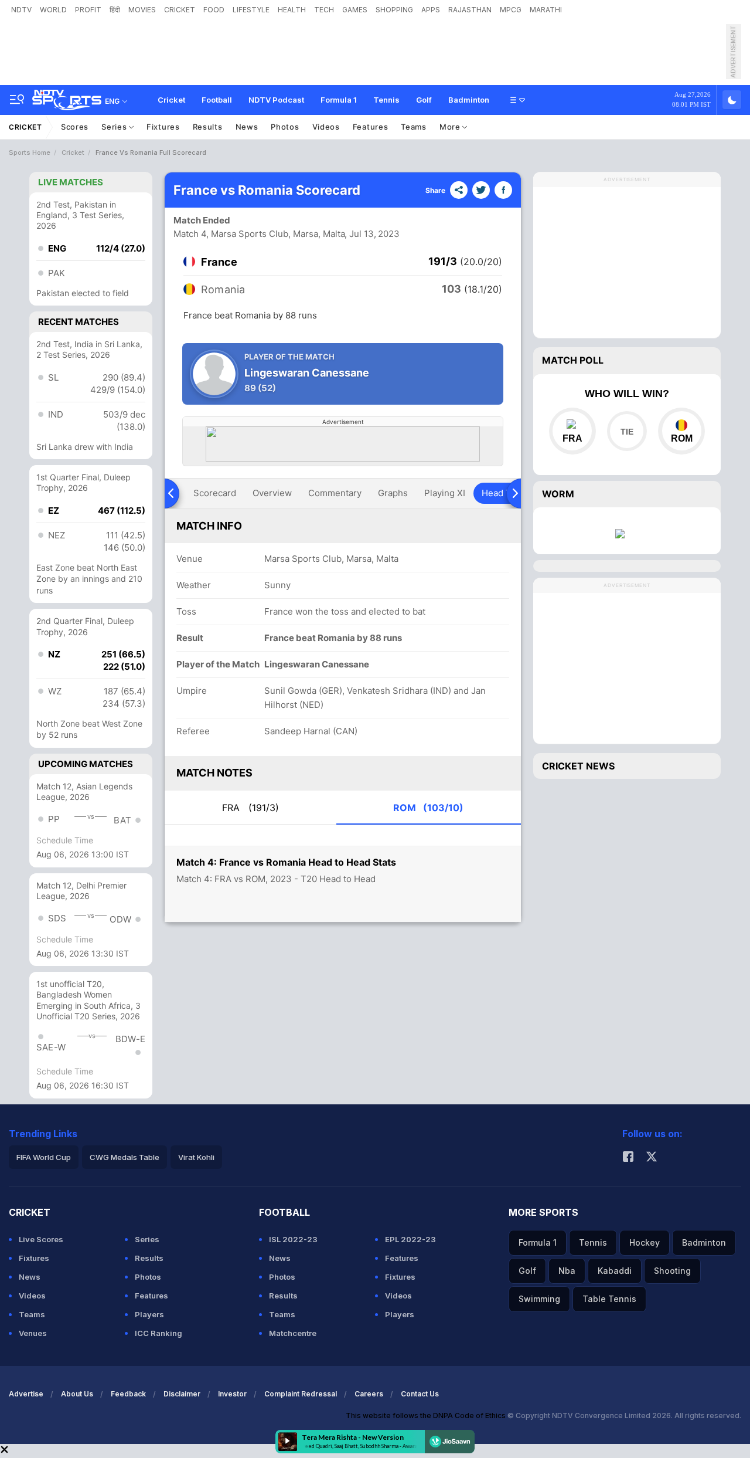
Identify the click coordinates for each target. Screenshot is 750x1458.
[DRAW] (626, 431)
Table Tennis (609, 1299)
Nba (566, 1271)
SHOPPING (394, 9)
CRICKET (179, 9)
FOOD (213, 9)
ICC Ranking (158, 1333)
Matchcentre (292, 1333)
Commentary (335, 493)
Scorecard (214, 493)
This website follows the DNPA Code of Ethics (426, 1415)
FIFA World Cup (43, 1157)
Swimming (539, 1299)
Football (217, 99)
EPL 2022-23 (410, 1239)
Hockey (644, 1242)
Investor (232, 1393)
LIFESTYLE (251, 9)
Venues (33, 1333)
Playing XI (444, 493)
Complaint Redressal (300, 1393)
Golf (424, 99)
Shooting (672, 1271)
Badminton (468, 99)
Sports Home (29, 152)
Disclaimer (181, 1393)
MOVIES (142, 9)
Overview (272, 493)
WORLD (53, 9)
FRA (250, 807)
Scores (74, 126)
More (451, 126)
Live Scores (41, 1239)
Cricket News (578, 766)
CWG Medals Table (124, 1157)
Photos (285, 126)
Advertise (26, 1393)
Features (370, 126)
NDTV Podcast (276, 99)
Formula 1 (339, 99)
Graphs (393, 493)
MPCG (510, 9)
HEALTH (292, 9)
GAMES (354, 9)
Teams (414, 126)
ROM (428, 807)
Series (115, 126)
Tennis (386, 99)
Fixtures (163, 126)
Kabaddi (615, 1271)
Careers (368, 1393)
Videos (326, 126)
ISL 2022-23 (293, 1239)
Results (208, 126)
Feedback (128, 1393)
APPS (430, 9)
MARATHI (546, 9)
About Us (77, 1393)
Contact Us (420, 1393)
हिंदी (115, 9)
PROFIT (88, 9)
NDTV (21, 9)
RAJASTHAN (470, 9)
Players (149, 1314)
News (247, 126)
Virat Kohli (196, 1157)
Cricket (171, 99)
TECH (324, 9)
